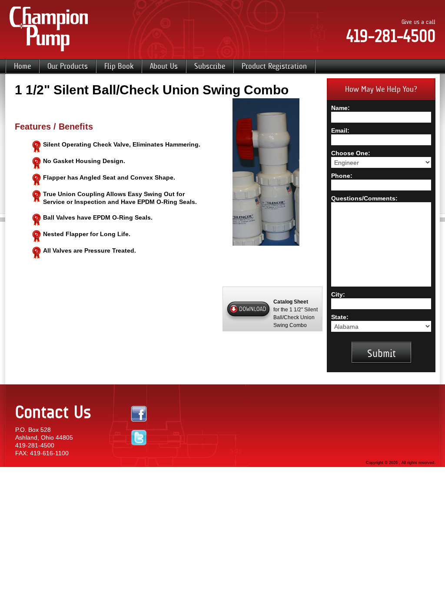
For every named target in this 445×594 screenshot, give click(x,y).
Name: (340, 107)
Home (22, 66)
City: (338, 294)
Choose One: (350, 153)
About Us (164, 66)
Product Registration (274, 66)
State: (340, 317)
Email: (340, 130)
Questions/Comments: (364, 198)
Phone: (341, 175)
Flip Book (118, 66)
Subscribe (209, 66)
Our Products (67, 66)
